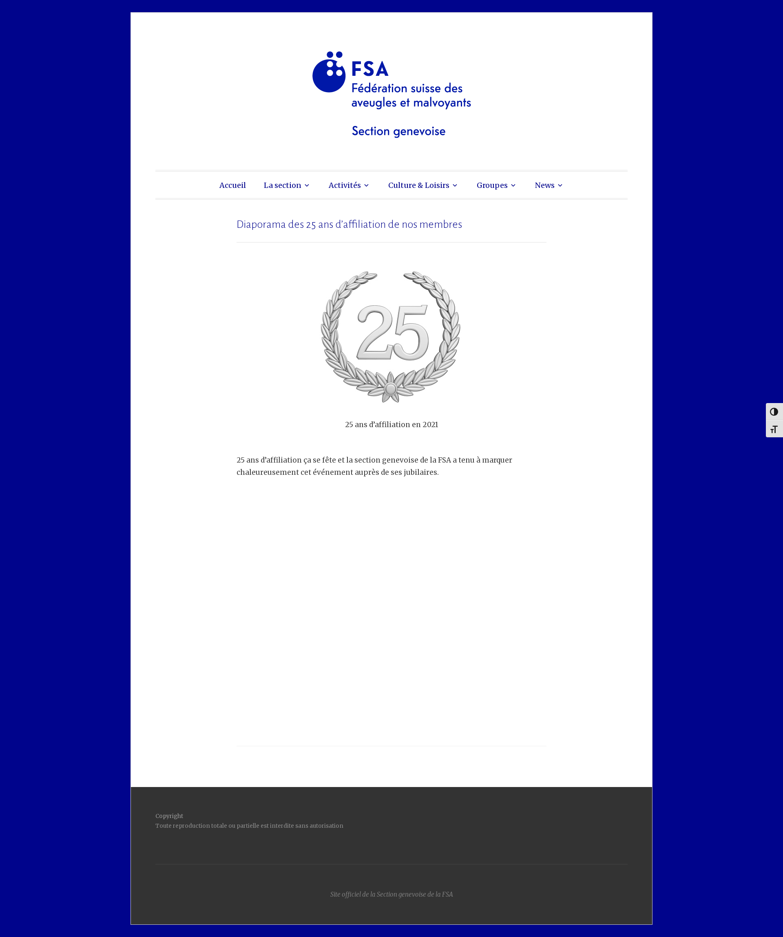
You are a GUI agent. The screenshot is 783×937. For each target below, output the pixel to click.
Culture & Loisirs (418, 185)
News (545, 185)
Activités (345, 185)
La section (282, 185)
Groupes (492, 185)
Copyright (169, 816)
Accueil (232, 185)
